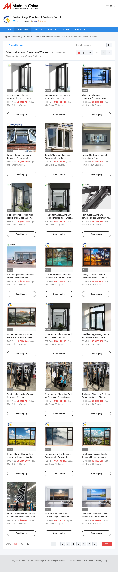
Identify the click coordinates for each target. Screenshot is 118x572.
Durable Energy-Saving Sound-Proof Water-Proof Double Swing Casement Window (95, 337)
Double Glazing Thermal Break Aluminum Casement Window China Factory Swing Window (20, 457)
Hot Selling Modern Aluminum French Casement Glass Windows (20, 277)
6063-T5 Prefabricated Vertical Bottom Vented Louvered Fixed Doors (21, 516)
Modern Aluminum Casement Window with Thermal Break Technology (20, 337)
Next (106, 543)
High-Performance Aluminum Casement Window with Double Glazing (58, 277)
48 (28, 543)
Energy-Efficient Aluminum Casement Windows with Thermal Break (19, 158)
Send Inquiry (21, 115)
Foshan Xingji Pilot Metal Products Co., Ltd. (38, 17)
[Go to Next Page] (109, 52)
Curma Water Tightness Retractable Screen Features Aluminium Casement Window (20, 98)
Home (8, 29)
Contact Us (80, 29)
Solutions (52, 29)
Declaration (88, 560)
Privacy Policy (101, 560)
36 (22, 543)
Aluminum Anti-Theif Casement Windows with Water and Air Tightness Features (58, 457)
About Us (38, 29)
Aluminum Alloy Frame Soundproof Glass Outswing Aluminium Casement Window (95, 98)
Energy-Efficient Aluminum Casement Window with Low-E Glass (95, 277)
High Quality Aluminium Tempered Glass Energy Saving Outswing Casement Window (95, 217)
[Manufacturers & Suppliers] (21, 5)
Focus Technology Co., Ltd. (40, 560)
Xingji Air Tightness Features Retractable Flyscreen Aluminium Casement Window (58, 98)
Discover (66, 29)
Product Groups (15, 45)
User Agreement (75, 560)
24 (15, 544)
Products (24, 29)
